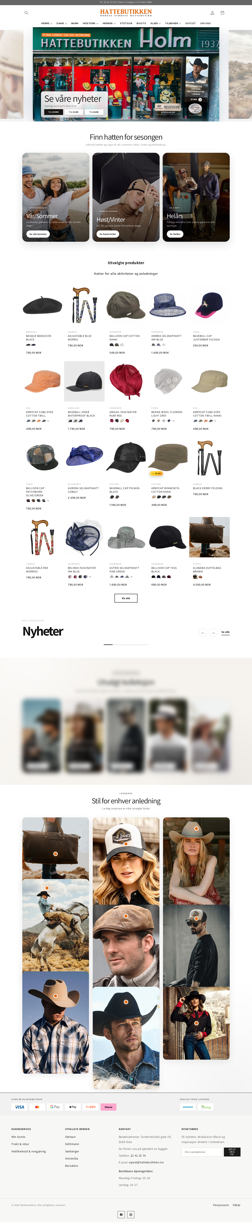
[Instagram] (130, 1214)
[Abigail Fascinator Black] (117, 421)
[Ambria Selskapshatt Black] (153, 344)
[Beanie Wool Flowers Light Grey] (164, 421)
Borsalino (71, 1166)
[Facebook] (121, 1214)
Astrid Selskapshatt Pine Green (124, 569)
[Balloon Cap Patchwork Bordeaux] (28, 500)
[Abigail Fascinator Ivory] (122, 421)
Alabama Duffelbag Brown (207, 569)
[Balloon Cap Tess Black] (153, 577)
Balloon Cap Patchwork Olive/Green (35, 492)
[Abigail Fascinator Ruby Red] (127, 421)
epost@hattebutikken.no (146, 1162)
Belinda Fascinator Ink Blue (82, 569)
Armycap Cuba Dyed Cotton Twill (39, 413)
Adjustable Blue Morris (80, 337)
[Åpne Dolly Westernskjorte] (196, 1023)
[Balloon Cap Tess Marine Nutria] (164, 577)
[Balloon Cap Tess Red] (169, 577)
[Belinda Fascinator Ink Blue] (85, 577)
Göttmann (72, 1144)
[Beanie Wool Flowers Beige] (159, 421)
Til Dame (74, 112)
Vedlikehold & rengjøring (28, 1151)
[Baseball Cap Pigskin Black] (112, 497)
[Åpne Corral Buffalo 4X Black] (126, 1002)
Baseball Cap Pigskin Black (125, 490)
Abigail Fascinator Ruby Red (123, 413)
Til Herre (53, 112)
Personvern (221, 1205)
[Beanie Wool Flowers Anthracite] (153, 421)
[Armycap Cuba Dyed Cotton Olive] (33, 421)
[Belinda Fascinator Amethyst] (70, 577)
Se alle (225, 631)
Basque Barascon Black (38, 337)
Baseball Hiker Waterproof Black (81, 413)
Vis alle (126, 598)
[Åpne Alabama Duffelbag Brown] (55, 854)
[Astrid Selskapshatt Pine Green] (127, 577)
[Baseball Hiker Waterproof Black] (70, 421)
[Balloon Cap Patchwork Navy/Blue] (43, 500)
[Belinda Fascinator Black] (80, 577)
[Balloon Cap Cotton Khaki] (117, 344)
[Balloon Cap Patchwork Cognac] (33, 500)
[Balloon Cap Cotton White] (122, 344)
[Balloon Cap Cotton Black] (112, 344)
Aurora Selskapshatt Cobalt (83, 490)
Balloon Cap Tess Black (164, 569)
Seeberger (72, 1151)
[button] (26, 13)
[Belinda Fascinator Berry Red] (75, 577)
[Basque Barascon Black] (28, 344)
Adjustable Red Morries (37, 569)
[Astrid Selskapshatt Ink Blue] (122, 577)
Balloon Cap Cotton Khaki (125, 337)
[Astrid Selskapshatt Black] (117, 577)
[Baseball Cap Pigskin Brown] (117, 497)
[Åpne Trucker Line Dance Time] (126, 844)
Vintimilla (71, 1158)
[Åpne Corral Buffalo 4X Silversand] (196, 828)
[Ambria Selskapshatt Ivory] (164, 344)
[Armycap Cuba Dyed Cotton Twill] (38, 421)
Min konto (18, 1137)
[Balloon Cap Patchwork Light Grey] (38, 500)
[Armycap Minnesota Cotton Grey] (164, 497)
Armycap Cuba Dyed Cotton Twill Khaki (207, 413)
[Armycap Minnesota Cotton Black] (159, 497)
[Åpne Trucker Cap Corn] (196, 918)
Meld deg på (232, 1152)
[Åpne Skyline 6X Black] (47, 888)
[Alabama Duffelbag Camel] (200, 577)
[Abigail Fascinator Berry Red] (112, 421)
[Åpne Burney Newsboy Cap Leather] (126, 916)
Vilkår (237, 1205)
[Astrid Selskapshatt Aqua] (112, 577)
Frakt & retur (20, 1144)
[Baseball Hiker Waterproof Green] (75, 421)
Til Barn (94, 112)
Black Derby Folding (208, 488)
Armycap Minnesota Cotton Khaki (165, 490)
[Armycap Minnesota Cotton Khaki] (169, 497)
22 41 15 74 (138, 1156)
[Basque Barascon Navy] (33, 344)
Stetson (70, 1137)
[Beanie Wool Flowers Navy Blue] (169, 421)
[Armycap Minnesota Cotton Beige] (153, 497)
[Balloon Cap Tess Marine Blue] (159, 577)
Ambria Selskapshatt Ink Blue (166, 337)
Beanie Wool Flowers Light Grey (166, 413)
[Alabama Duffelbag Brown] (195, 577)
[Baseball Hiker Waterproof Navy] (80, 421)
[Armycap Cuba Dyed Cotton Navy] (28, 421)
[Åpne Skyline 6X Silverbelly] (55, 996)
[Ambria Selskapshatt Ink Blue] (159, 344)
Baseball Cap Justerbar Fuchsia (206, 337)
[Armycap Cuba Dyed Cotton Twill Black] (43, 421)
